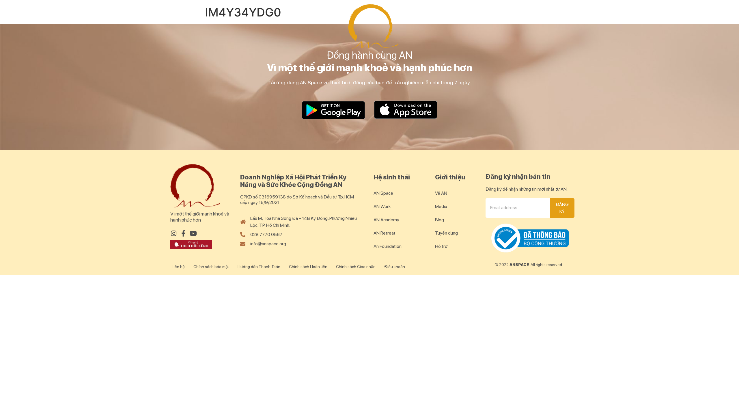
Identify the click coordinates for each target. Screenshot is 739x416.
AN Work (237, 20)
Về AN (441, 193)
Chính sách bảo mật (211, 266)
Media (441, 206)
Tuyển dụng (446, 233)
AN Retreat (449, 20)
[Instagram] (173, 233)
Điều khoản (394, 266)
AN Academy (296, 20)
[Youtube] (193, 233)
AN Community (515, 20)
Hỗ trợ (441, 246)
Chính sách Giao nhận (356, 266)
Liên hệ (178, 266)
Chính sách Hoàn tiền (308, 266)
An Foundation (388, 246)
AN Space (183, 20)
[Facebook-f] (183, 233)
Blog (572, 20)
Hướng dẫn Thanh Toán (259, 266)
